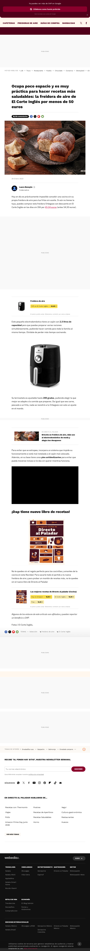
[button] (27, 187)
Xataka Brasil (10, 930)
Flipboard (38, 116)
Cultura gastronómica (72, 812)
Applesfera (9, 878)
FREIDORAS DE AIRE (28, 23)
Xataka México (11, 926)
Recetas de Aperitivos (43, 812)
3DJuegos (25, 871)
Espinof (41, 875)
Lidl (21, 71)
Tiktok (55, 782)
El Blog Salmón (27, 903)
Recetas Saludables (42, 817)
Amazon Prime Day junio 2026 (16, 823)
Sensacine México (45, 926)
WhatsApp (18, 782)
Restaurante (38, 71)
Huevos (65, 822)
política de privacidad (36, 774)
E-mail (42, 116)
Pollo (7, 817)
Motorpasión (75, 871)
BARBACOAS (68, 23)
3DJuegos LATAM (28, 926)
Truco (28, 71)
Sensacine (42, 871)
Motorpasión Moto (77, 875)
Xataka (8, 871)
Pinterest (45, 782)
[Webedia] (12, 857)
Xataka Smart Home (10, 883)
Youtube (34, 782)
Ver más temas (12, 834)
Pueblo (49, 71)
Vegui (64, 807)
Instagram (39, 782)
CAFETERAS (9, 23)
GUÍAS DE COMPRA (50, 23)
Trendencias (10, 903)
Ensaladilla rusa (28, 749)
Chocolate (58, 71)
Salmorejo (52, 749)
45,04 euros (51, 207)
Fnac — (37, 602)
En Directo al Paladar (50, 432)
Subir (77, 858)
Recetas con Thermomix (16, 807)
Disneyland (80, 71)
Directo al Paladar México (61, 927)
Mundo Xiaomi (11, 888)
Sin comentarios (21, 116)
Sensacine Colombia (42, 931)
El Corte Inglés (64, 632)
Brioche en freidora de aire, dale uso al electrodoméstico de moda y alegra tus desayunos (58, 437)
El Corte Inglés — (64, 597)
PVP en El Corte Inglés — (44, 306)
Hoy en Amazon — (41, 597)
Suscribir (78, 769)
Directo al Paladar (61, 871)
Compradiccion (11, 911)
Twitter (81, 23)
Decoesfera (9, 907)
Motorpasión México (75, 927)
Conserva (69, 71)
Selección (33, 632)
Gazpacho (41, 749)
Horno (36, 822)
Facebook (86, 23)
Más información (30, 948)
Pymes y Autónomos (25, 908)
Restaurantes (68, 817)
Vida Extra (25, 875)
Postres (36, 807)
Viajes (7, 812)
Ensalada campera (66, 749)
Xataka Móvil (10, 875)
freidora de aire (48, 632)
